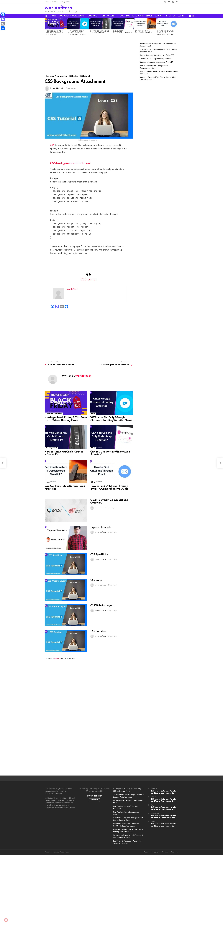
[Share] (2, 28)
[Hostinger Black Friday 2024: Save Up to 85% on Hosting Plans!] (56, 23)
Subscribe (94, 800)
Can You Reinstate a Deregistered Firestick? (156, 62)
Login (181, 16)
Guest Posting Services (131, 16)
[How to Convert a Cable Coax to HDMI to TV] (100, 23)
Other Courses (109, 16)
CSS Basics (88, 279)
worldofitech (58, 8)
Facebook (174, 852)
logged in (57, 658)
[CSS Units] (66, 590)
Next (177, 27)
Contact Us (54, 2)
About (47, 2)
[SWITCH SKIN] (189, 16)
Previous (46, 27)
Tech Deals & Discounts (54, 413)
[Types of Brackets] (66, 538)
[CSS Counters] (66, 641)
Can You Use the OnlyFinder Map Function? (156, 59)
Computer (93, 16)
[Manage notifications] (6, 920)
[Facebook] (2, 14)
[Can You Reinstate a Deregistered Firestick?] (145, 23)
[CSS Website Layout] (66, 615)
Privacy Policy (64, 2)
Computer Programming (72, 16)
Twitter (146, 852)
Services (159, 16)
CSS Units (96, 580)
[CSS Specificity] (66, 564)
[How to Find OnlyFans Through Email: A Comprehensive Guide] (167, 23)
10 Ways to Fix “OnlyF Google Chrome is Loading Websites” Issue (76, 32)
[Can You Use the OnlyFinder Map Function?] (123, 23)
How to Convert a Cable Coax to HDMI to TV (157, 55)
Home (53, 16)
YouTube (165, 852)
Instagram (155, 852)
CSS (52, 145)
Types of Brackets (100, 527)
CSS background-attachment (70, 163)
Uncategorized (51, 448)
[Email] (2, 23)
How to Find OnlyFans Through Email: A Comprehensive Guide (165, 32)
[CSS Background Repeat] (3, 463)
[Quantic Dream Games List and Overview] (66, 510)
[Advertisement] (89, 58)
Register (170, 16)
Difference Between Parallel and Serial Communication (163, 792)
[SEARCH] (193, 16)
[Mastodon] (2, 19)
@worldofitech (94, 796)
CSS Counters (98, 631)
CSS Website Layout (102, 605)
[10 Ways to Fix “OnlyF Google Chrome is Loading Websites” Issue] (78, 23)
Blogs (149, 16)
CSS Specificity (99, 554)
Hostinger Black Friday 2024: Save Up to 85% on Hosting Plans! (55, 32)
